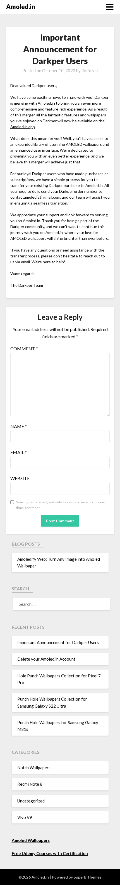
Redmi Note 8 (29, 784)
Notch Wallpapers (34, 767)
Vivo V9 (24, 817)
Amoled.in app (22, 126)
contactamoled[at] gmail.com (35, 197)
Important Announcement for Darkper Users (58, 642)
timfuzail (89, 70)
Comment (24, 348)
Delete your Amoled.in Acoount (46, 658)
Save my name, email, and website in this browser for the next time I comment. (61, 505)
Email (18, 452)
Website (20, 478)
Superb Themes (88, 877)
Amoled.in (20, 6)
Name (18, 426)
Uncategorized (31, 800)
